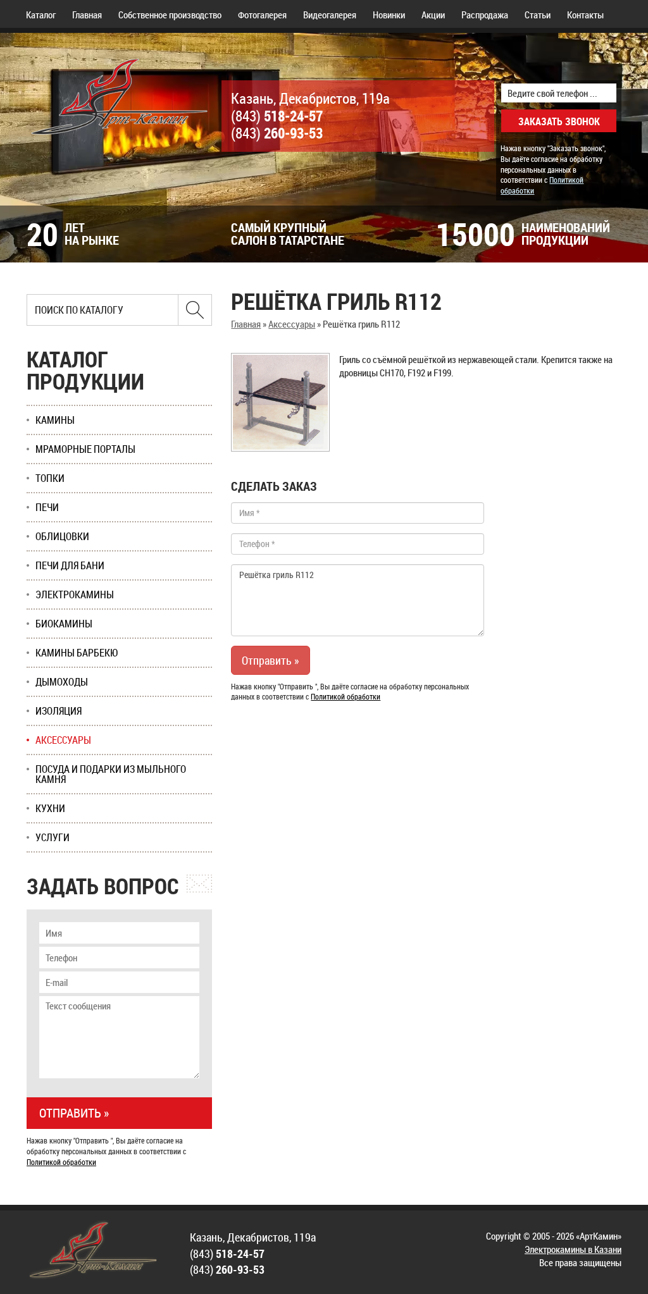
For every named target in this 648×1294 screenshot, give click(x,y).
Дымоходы (61, 682)
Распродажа (484, 14)
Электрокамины (74, 594)
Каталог (41, 14)
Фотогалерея (262, 14)
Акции (433, 14)
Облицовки (62, 536)
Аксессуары (291, 323)
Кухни (50, 808)
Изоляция (58, 711)
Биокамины (63, 624)
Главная (87, 14)
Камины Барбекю (76, 653)
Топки (50, 478)
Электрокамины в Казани (573, 1249)
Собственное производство (169, 14)
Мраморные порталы (85, 449)
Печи (47, 507)
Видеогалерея (329, 14)
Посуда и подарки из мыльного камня (110, 774)
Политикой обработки (345, 696)
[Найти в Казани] (195, 310)
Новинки (389, 14)
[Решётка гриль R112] (280, 402)
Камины (55, 420)
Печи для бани (69, 565)
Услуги (52, 837)
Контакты (585, 14)
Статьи (538, 14)
